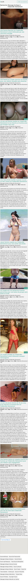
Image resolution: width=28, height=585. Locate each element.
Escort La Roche (17, 566)
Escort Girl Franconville (14, 556)
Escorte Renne (18, 559)
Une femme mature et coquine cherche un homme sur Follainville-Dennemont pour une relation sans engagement (14, 461)
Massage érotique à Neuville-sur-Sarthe (9, 579)
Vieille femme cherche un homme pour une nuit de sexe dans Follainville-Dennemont (12, 510)
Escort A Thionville (19, 571)
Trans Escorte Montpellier (17, 561)
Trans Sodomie (3, 571)
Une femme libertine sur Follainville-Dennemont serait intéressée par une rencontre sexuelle (12, 32)
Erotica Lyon (11, 571)
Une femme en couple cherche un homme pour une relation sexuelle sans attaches (13, 80)
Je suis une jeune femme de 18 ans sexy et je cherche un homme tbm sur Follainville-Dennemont (13, 404)
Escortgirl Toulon (13, 576)
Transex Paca (19, 574)
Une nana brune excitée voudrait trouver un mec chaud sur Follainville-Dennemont (13, 180)
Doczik (2, 2)
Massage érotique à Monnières (7, 574)
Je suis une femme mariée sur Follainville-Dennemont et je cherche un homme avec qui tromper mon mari (13, 123)
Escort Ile (23, 569)
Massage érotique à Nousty (6, 569)
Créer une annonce (22, 1)
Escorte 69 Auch (4, 556)
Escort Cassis (17, 569)
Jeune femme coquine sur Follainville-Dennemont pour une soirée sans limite (12, 243)
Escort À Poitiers (4, 576)
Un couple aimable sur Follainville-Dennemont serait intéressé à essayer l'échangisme (12, 356)
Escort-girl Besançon (5, 561)
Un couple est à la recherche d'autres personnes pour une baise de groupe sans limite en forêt (13, 292)
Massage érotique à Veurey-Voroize (8, 564)
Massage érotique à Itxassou (7, 559)
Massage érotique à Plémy (6, 566)
